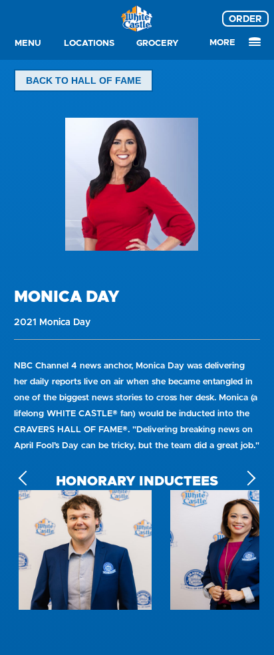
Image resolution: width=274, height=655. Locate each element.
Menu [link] (28, 43)
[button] (248, 478)
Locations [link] (89, 43)
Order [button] (245, 19)
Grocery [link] (157, 43)
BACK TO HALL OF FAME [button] (83, 80)
